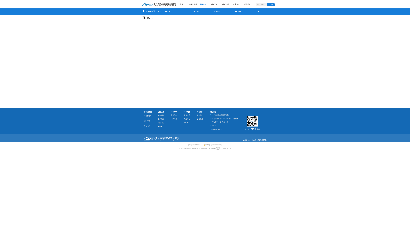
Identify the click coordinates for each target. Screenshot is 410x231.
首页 (159, 11)
